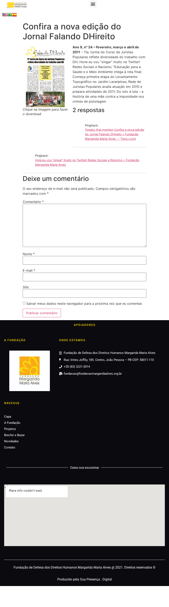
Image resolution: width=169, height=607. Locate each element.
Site (26, 287)
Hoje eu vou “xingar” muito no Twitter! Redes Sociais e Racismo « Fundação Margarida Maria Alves (87, 162)
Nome (29, 254)
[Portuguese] (9, 16)
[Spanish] (14, 16)
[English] (4, 16)
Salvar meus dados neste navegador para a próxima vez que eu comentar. (84, 303)
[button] (93, 4)
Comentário (33, 201)
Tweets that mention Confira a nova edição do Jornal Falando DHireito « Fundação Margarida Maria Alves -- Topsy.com (114, 134)
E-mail (29, 270)
